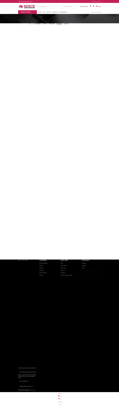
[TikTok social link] (89, 1)
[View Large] (35, 30)
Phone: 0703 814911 (23, 381)
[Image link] (27, 313)
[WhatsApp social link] (87, 1)
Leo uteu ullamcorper (48, 52)
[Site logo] (26, 6)
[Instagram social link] (86, 1)
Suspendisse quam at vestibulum (27, 53)
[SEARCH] (76, 6)
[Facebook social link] (84, 1)
